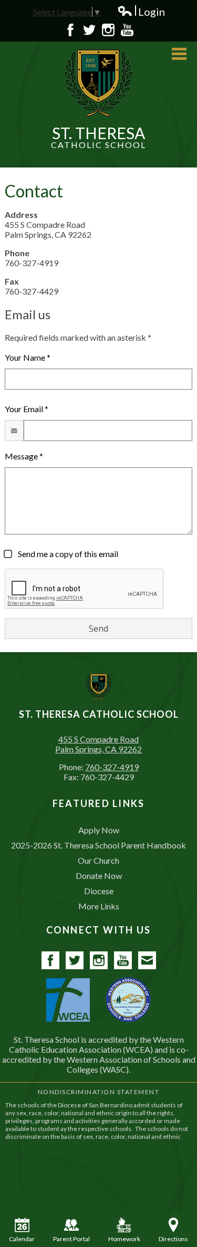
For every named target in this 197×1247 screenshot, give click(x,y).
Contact (147, 960)
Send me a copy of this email (67, 554)
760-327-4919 (112, 767)
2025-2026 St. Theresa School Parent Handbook (98, 845)
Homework (124, 1239)
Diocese (98, 891)
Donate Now (99, 876)
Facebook (70, 30)
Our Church (98, 860)
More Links (98, 906)
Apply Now (98, 830)
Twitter (89, 30)
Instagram (108, 30)
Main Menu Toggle (179, 54)
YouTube (127, 30)
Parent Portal (71, 1239)
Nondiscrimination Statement (99, 1092)
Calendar (22, 1239)
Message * (24, 456)
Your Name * (27, 357)
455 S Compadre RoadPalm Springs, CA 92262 (98, 744)
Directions (173, 1239)
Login (141, 11)
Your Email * (26, 409)
